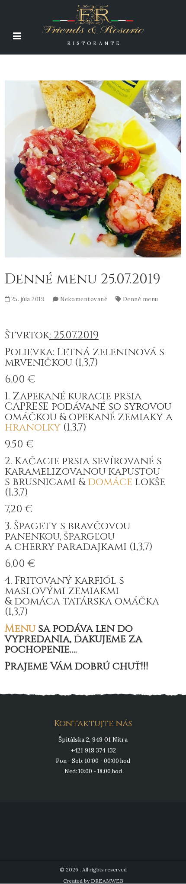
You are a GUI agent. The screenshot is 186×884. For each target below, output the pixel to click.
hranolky (33, 427)
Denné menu (140, 299)
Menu (20, 629)
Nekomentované (84, 299)
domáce (110, 482)
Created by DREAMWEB (93, 881)
